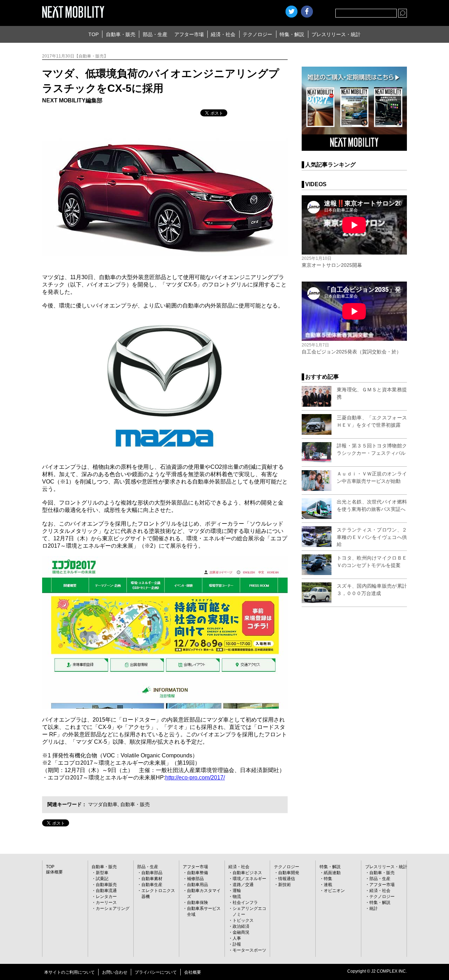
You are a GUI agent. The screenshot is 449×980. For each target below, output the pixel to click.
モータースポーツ (249, 950)
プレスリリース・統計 (336, 34)
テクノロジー (257, 34)
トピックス (243, 920)
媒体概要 (54, 872)
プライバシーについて (156, 972)
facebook (307, 12)
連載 (328, 884)
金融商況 (241, 932)
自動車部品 (151, 872)
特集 (328, 878)
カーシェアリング (112, 908)
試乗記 (102, 878)
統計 (373, 908)
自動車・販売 (120, 34)
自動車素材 (151, 878)
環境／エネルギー (249, 878)
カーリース (106, 902)
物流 (237, 896)
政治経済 (241, 926)
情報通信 (286, 878)
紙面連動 (332, 872)
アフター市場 (189, 34)
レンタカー (106, 896)
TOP (93, 34)
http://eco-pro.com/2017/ (195, 777)
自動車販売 (106, 884)
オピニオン (334, 890)
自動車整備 (197, 872)
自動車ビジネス (247, 872)
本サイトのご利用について (69, 972)
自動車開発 (288, 872)
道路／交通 (243, 884)
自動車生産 (151, 884)
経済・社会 (223, 34)
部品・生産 (155, 34)
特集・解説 (292, 34)
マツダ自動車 (103, 804)
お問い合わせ (114, 972)
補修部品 (195, 878)
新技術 (284, 884)
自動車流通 (106, 890)
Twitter (291, 12)
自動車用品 (197, 884)
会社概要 (192, 972)
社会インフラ (245, 902)
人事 (237, 938)
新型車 (102, 872)
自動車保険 (197, 902)
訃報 (237, 944)
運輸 (237, 890)
